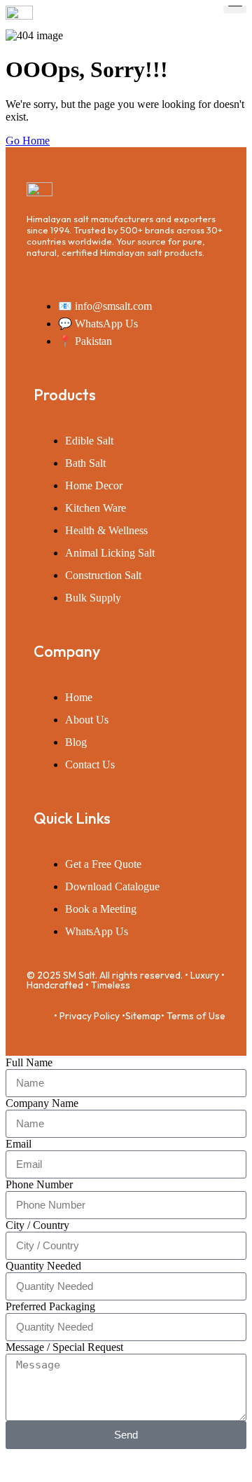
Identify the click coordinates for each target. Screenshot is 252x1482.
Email (18, 1144)
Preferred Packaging (50, 1306)
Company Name (42, 1103)
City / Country (37, 1225)
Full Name (29, 1062)
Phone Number (39, 1184)
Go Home (28, 141)
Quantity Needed (43, 1266)
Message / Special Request (64, 1347)
